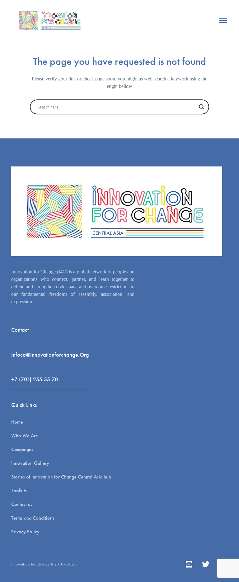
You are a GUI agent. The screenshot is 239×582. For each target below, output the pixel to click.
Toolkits (19, 490)
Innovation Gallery (30, 463)
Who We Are (24, 436)
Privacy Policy (25, 532)
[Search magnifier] (201, 107)
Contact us (21, 504)
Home (17, 422)
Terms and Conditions (32, 518)
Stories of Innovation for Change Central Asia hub (61, 477)
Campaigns (22, 449)
